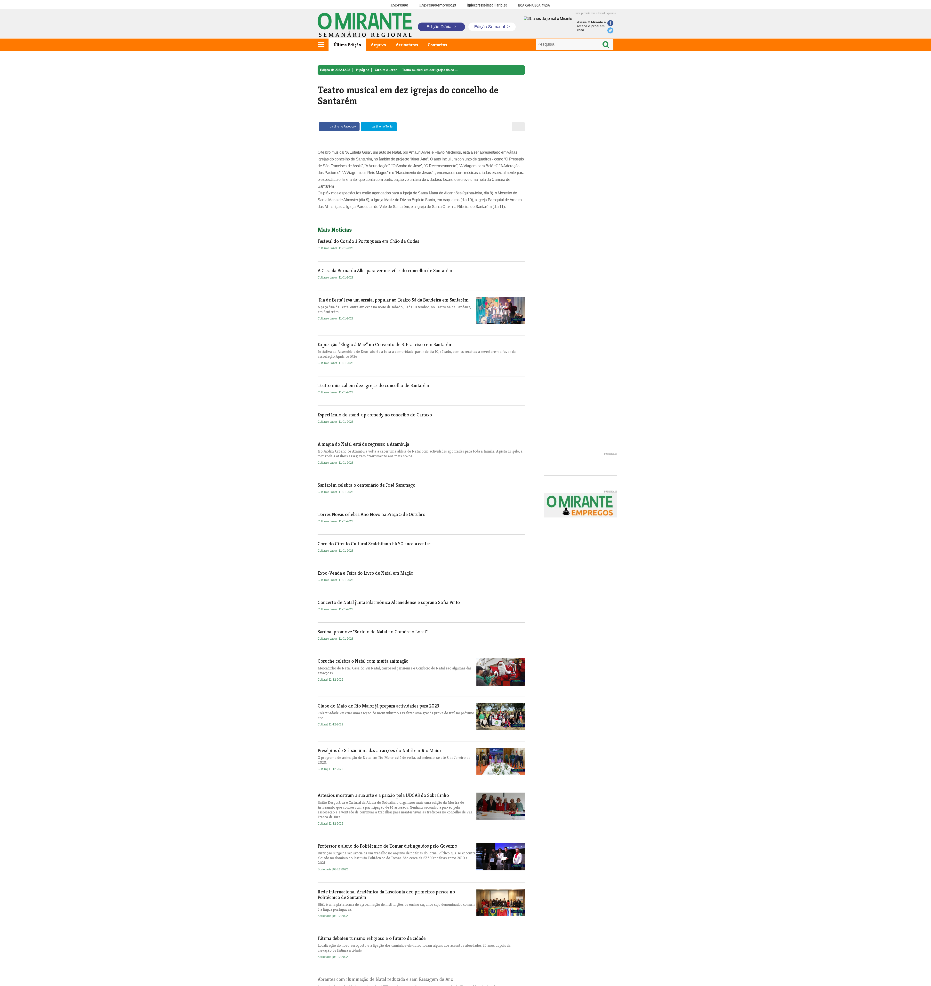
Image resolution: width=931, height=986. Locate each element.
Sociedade (325, 869)
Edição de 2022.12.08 (335, 70)
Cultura (322, 679)
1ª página (362, 70)
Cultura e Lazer (385, 70)
